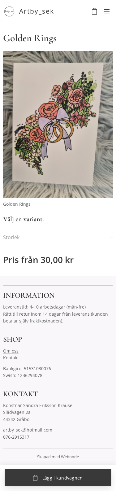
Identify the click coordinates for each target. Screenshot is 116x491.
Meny (107, 11)
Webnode (70, 456)
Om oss (11, 351)
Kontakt (11, 358)
